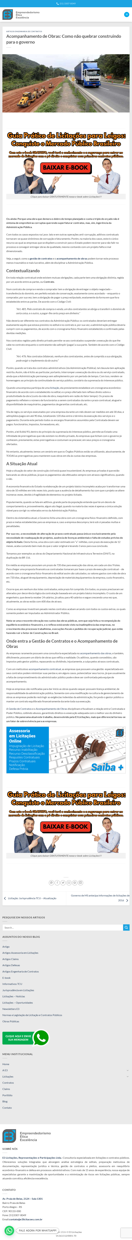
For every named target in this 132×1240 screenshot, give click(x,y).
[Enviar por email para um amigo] (69, 882)
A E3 (5, 1070)
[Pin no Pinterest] (74, 882)
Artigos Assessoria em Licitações (20, 952)
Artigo (5, 946)
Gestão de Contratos (20, 708)
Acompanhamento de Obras (52, 708)
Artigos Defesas (11, 965)
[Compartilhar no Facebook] (57, 882)
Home (5, 1064)
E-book (6, 977)
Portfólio (7, 1095)
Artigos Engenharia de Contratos (20, 971)
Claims (6, 1088)
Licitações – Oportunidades (17, 1002)
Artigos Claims (10, 958)
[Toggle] (128, 1070)
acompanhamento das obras (95, 653)
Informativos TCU (12, 983)
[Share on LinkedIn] (80, 882)
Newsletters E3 (10, 1008)
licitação (54, 387)
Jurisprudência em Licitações (18, 990)
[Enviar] (126, 927)
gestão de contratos (41, 258)
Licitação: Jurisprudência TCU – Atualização (32, 898)
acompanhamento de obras (72, 258)
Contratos (8, 1082)
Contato (7, 1107)
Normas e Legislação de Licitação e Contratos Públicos (32, 1014)
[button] (126, 14)
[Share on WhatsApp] (51, 882)
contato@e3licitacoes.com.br (25, 1219)
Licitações (7, 1076)
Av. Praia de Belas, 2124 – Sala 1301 (22, 1198)
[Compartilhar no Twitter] (63, 882)
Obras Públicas (10, 1021)
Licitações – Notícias (13, 996)
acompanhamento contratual (45, 669)
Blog (4, 1101)
